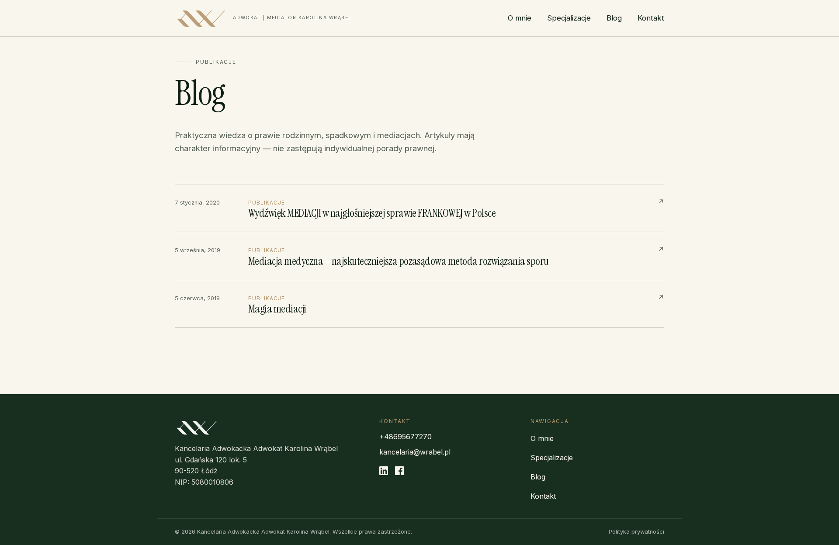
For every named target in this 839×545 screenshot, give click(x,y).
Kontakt (651, 18)
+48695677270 (405, 436)
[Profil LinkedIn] (383, 472)
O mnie (519, 18)
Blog (614, 18)
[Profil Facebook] (399, 472)
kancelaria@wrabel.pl (415, 452)
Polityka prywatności (636, 531)
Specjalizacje (569, 18)
